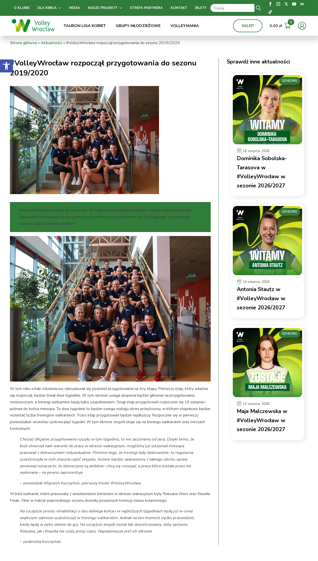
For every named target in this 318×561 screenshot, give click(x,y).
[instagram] (278, 4)
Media (74, 7)
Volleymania (184, 26)
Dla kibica (47, 7)
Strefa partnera (146, 7)
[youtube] (294, 4)
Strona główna (23, 43)
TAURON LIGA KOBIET (85, 26)
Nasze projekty (103, 7)
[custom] (270, 12)
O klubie (22, 7)
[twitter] (286, 4)
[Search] (258, 8)
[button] (6, 65)
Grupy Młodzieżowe (138, 26)
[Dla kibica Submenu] (61, 8)
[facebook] (270, 4)
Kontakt (179, 7)
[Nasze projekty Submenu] (122, 8)
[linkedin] (302, 4)
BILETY (200, 7)
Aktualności (51, 43)
